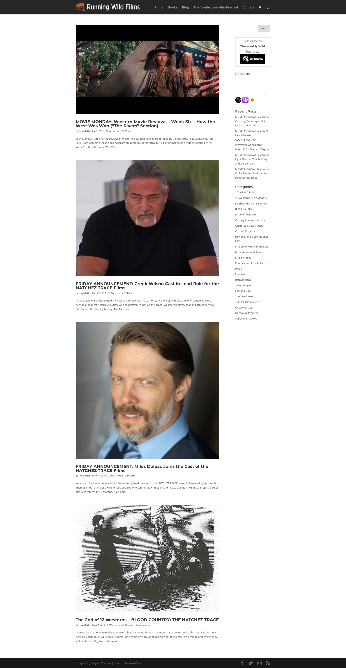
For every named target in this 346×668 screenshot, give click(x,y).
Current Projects (245, 231)
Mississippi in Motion (248, 252)
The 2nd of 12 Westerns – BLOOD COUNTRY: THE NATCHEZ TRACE (147, 619)
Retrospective (243, 280)
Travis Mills (84, 131)
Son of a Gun (243, 291)
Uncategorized (244, 307)
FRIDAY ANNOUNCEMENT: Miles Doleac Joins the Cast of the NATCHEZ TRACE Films (142, 468)
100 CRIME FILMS (245, 192)
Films (159, 7)
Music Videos (243, 257)
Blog (185, 7)
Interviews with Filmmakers (251, 246)
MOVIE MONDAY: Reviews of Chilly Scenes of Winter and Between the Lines (252, 173)
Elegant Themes (101, 663)
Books (172, 7)
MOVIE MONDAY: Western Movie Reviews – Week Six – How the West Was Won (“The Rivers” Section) (145, 123)
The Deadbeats (244, 296)
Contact (248, 7)
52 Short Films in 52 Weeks (251, 203)
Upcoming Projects (246, 313)
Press (238, 268)
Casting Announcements (250, 220)
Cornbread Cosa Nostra (249, 225)
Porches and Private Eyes (250, 263)
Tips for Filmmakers (247, 302)
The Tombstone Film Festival (216, 7)
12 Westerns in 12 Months (119, 131)
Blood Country (143, 624)
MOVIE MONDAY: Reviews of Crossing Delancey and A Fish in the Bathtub (252, 121)
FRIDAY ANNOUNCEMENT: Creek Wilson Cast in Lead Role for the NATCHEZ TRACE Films (147, 285)
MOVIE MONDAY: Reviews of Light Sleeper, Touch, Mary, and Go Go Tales (252, 159)
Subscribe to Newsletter (252, 46)
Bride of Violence (245, 214)
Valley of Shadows (246, 318)
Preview (240, 274)
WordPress (135, 663)
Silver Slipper (243, 285)
